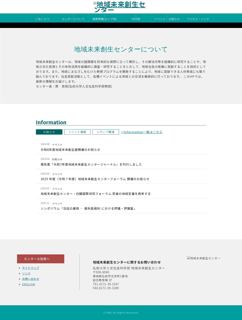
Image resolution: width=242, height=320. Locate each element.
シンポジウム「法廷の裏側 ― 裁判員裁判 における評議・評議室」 (89, 208)
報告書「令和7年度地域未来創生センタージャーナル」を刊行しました (91, 164)
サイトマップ (30, 268)
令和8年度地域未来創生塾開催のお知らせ (70, 149)
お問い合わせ (30, 279)
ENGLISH (28, 284)
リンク (26, 273)
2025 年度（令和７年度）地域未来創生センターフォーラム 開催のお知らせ (95, 179)
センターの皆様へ (33, 258)
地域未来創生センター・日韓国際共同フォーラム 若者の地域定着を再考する (96, 193)
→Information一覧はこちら (141, 132)
